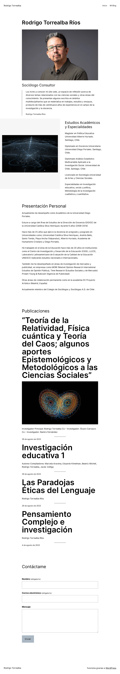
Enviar (28, 639)
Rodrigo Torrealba (12, 5)
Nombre (31, 579)
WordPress (111, 668)
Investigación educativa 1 (47, 451)
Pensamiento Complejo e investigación (47, 522)
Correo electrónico (37, 593)
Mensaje (26, 607)
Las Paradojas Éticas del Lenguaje (58, 486)
